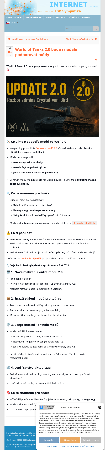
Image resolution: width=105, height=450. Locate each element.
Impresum (90, 446)
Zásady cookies (51, 446)
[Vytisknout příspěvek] (96, 59)
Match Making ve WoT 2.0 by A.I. (80, 39)
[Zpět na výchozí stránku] (52, 7)
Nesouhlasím (70, 440)
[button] (100, 407)
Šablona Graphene (25, 447)
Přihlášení (73, 17)
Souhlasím (49, 440)
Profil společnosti (13, 17)
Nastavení (59, 17)
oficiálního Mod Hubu (84, 222)
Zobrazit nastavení (91, 440)
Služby (48, 17)
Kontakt (85, 17)
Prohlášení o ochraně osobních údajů (72, 446)
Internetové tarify (33, 17)
